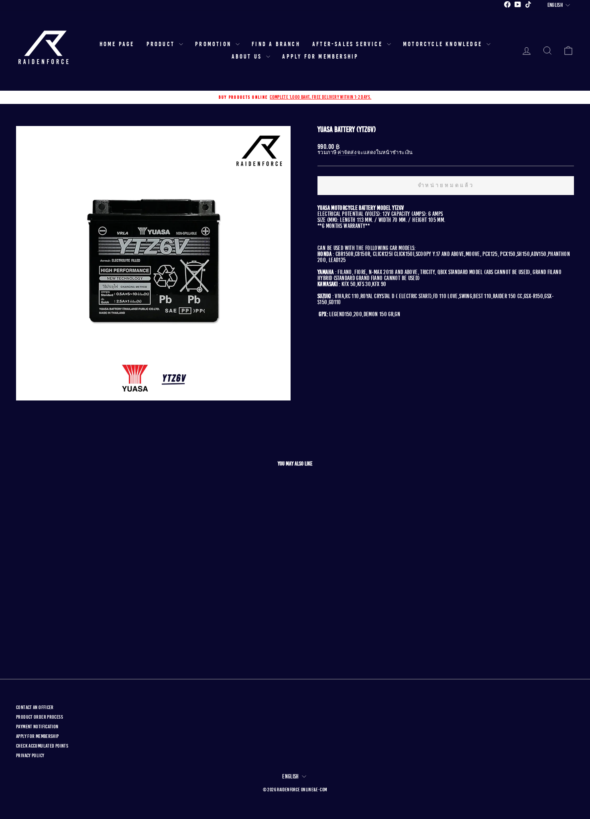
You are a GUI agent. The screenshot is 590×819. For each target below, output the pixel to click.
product (161, 44)
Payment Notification (37, 727)
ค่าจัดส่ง (347, 152)
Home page (117, 44)
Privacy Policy (30, 755)
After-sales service (348, 44)
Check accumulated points (42, 746)
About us (248, 56)
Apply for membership (320, 56)
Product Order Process (39, 717)
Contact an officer (35, 707)
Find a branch (276, 44)
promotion (214, 44)
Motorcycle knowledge (443, 44)
